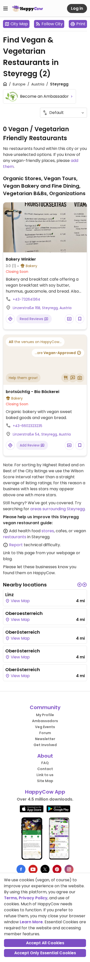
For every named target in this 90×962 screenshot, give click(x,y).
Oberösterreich (22, 632)
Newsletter (45, 738)
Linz (9, 594)
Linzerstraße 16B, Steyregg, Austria (42, 307)
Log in (77, 8)
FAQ (45, 762)
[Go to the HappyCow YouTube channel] (33, 869)
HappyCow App (45, 791)
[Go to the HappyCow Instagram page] (69, 869)
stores (48, 531)
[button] (79, 584)
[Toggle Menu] (5, 8)
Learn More (31, 922)
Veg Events (45, 726)
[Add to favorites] (79, 318)
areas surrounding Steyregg (57, 509)
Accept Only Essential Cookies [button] (45, 953)
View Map (20, 601)
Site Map (45, 780)
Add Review (30, 445)
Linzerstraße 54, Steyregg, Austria (42, 434)
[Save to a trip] (69, 318)
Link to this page (19, 553)
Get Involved (45, 744)
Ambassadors (45, 720)
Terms (10, 898)
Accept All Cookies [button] (45, 943)
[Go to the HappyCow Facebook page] (21, 869)
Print (81, 24)
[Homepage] (27, 8)
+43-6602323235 (27, 425)
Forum (45, 732)
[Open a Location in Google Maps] (10, 318)
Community (45, 707)
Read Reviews (32, 318)
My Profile (45, 714)
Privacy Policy (33, 898)
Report (16, 545)
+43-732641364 (26, 299)
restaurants (14, 537)
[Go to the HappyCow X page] (45, 869)
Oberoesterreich (24, 613)
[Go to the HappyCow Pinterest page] (57, 869)
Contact (45, 768)
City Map (19, 24)
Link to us (45, 774)
